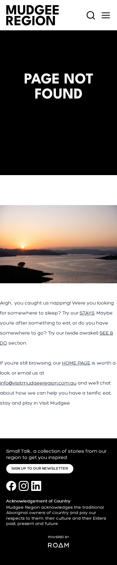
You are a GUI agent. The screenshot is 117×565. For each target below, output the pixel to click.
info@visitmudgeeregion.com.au (38, 383)
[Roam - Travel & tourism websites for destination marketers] (58, 545)
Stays (87, 313)
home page (76, 363)
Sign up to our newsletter (40, 469)
